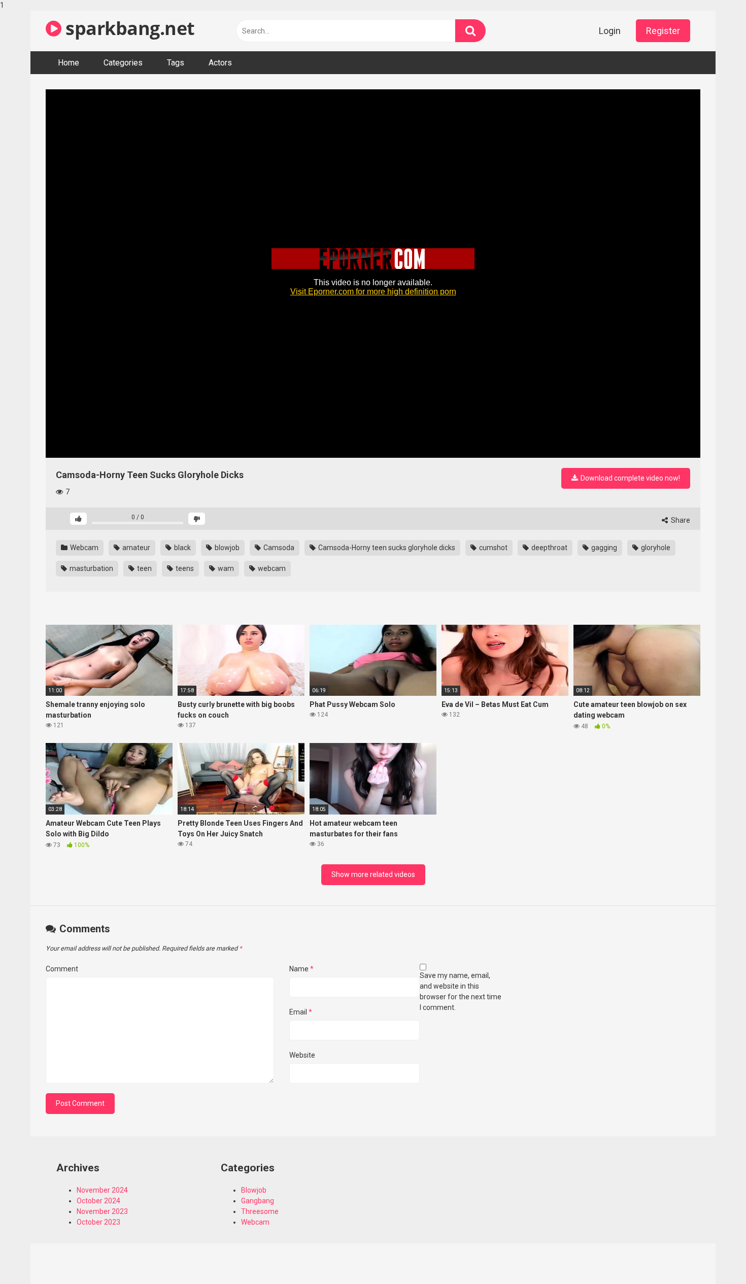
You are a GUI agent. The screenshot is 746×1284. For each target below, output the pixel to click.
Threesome (260, 1211)
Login (610, 30)
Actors (220, 62)
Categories (123, 62)
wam (225, 568)
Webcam (83, 548)
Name (301, 969)
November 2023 (102, 1211)
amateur (135, 548)
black (182, 548)
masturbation (90, 568)
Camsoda (278, 548)
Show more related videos (373, 874)
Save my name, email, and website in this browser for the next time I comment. (460, 991)
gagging (603, 548)
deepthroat (548, 548)
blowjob (226, 548)
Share (679, 520)
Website (302, 1055)
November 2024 (102, 1190)
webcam (271, 568)
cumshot (492, 548)
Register (663, 30)
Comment (62, 969)
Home (68, 62)
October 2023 (98, 1222)
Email (300, 1012)
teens (184, 568)
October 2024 (98, 1201)
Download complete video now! (629, 478)
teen (143, 568)
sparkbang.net (128, 28)
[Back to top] (712, 1255)
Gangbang (257, 1201)
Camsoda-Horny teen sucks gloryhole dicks (386, 548)
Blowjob (253, 1190)
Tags (175, 62)
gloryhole (654, 548)
